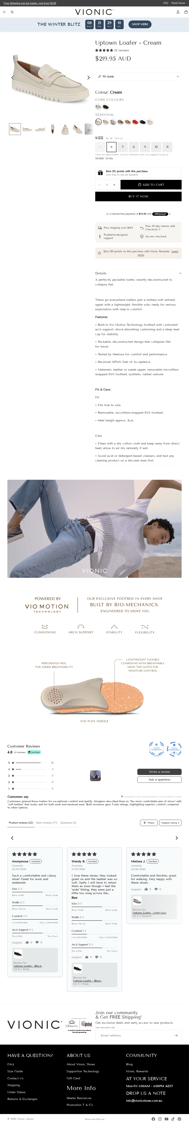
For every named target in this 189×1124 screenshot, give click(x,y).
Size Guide (15, 1071)
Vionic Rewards (137, 1071)
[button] (104, 50)
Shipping (13, 1085)
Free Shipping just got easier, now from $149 (30, 3)
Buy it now (138, 196)
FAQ (165, 3)
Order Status (16, 1092)
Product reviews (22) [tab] (21, 822)
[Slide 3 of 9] (40, 129)
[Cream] (98, 122)
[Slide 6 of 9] (77, 129)
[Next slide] (89, 78)
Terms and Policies (94, 1119)
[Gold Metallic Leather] (106, 122)
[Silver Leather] (98, 107)
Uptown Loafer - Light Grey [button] (149, 912)
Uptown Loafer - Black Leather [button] (27, 966)
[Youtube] (166, 1119)
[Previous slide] (11, 78)
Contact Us (15, 1078)
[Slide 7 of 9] (90, 129)
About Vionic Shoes (81, 1064)
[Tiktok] (173, 1119)
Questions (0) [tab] (68, 822)
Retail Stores (178, 3)
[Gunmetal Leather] (120, 122)
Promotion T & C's (80, 1105)
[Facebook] (153, 1119)
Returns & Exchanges (22, 1099)
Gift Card (73, 1078)
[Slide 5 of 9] (65, 129)
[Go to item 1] (95, 775)
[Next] (175, 838)
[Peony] (150, 122)
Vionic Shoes (25, 1118)
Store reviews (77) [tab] (46, 822)
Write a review (159, 772)
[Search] (12, 12)
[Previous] (13, 838)
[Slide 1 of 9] (14, 129)
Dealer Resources (79, 1098)
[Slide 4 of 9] (52, 129)
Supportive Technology (83, 1071)
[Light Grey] (113, 122)
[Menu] (4, 12)
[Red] (135, 122)
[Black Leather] (106, 107)
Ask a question (159, 779)
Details (100, 273)
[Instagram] (160, 1119)
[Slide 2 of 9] (27, 129)
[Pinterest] (179, 1119)
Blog (129, 1064)
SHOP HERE (140, 24)
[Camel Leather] (128, 122)
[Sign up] (176, 1035)
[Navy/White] (143, 122)
